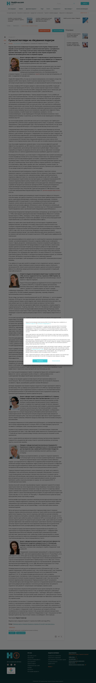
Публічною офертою (31, 323)
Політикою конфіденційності (44, 323)
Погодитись (40, 361)
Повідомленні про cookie (38, 349)
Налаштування (56, 361)
